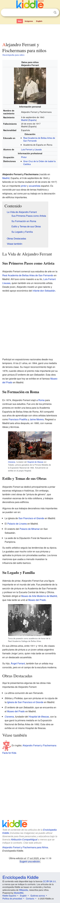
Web (20, 21)
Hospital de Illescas (35, 462)
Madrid (24, 119)
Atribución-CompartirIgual (24, 839)
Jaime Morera (37, 419)
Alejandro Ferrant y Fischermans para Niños (25, 847)
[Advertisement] (30, 32)
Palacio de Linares (17, 523)
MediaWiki (18, 892)
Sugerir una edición (30, 861)
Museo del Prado (37, 600)
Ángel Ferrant (18, 663)
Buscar (55, 12)
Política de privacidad (12, 898)
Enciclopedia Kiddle (20, 877)
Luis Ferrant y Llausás (31, 149)
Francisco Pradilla (18, 419)
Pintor (24, 157)
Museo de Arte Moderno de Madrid (39, 596)
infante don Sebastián (44, 290)
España (32, 119)
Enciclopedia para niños (13, 54)
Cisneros (11, 462)
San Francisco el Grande (31, 518)
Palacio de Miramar (30, 528)
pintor (24, 185)
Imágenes (29, 21)
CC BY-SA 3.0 (49, 881)
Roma (41, 400)
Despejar (49, 12)
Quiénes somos (37, 895)
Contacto (30, 898)
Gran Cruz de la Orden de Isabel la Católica (39, 163)
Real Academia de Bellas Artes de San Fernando (39, 139)
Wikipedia (23, 889)
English (39, 21)
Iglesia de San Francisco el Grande (25, 702)
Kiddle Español (9, 895)
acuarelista (34, 185)
